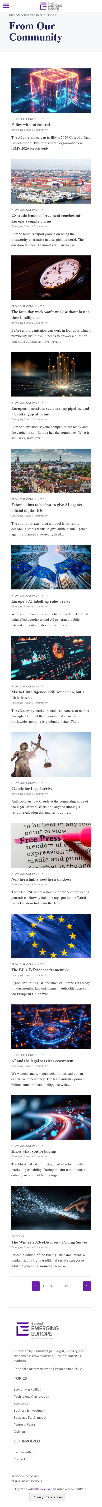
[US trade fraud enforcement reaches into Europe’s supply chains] (51, 180)
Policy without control (30, 124)
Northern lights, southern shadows (41, 879)
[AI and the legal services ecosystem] (51, 1026)
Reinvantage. (43, 1351)
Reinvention (22, 1403)
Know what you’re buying (33, 1151)
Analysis (17, 1236)
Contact (19, 1459)
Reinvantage (44, 1488)
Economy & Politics (27, 1389)
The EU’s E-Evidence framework (40, 970)
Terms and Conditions (26, 1481)
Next (87, 1286)
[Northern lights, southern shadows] (51, 844)
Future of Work (24, 1425)
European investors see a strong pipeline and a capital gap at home (50, 411)
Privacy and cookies (25, 1476)
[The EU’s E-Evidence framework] (51, 935)
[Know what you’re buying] (51, 1117)
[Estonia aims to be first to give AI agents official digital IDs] (51, 470)
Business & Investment (29, 1410)
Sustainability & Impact (30, 1417)
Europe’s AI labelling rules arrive (40, 601)
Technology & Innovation (31, 1396)
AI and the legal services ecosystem (42, 1061)
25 (66, 1286)
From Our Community (27, 118)
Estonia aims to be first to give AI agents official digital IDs (46, 507)
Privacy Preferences (47, 1497)
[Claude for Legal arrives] (51, 753)
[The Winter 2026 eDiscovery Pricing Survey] (51, 1207)
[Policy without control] (51, 90)
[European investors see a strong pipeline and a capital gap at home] (51, 373)
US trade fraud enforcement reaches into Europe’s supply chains (47, 218)
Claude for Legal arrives (32, 788)
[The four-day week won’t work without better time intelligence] (51, 277)
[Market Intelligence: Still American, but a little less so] (51, 657)
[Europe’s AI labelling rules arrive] (51, 566)
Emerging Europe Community (29, 129)
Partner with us (24, 1452)
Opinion (19, 1431)
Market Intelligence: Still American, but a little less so (47, 694)
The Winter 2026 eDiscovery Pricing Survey (49, 1242)
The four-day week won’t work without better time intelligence (50, 314)
